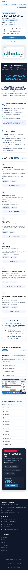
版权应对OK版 (8, 438)
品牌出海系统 (4, 547)
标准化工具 (14, 4)
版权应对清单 (7, 434)
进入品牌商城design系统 (15, 286)
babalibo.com (7, 526)
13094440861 (7, 521)
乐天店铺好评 (7, 441)
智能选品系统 (4, 550)
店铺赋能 (7, 428)
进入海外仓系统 (14, 261)
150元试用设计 (4, 545)
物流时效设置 (7, 424)
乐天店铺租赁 (7, 431)
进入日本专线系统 (14, 311)
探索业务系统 (13, 42)
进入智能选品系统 (15, 236)
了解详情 (24, 350)
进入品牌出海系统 (15, 185)
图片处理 (7, 414)
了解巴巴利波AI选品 (15, 38)
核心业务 (5, 4)
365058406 (9, 524)
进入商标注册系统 (15, 211)
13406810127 (7, 519)
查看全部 (24, 158)
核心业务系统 (4, 537)
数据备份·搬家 (8, 417)
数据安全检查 (7, 411)
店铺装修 (7, 421)
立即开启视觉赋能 (11, 485)
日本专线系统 (4, 553)
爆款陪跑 (3, 542)
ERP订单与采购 (8, 444)
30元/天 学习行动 (22, 4)
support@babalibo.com (12, 529)
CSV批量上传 (8, 407)
